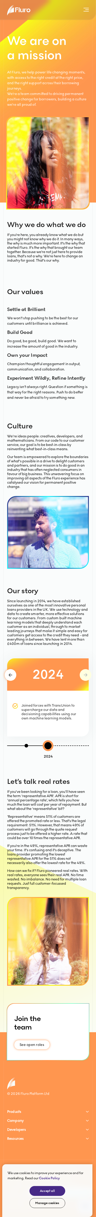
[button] (48, 1111)
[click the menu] (85, 9)
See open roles (32, 1045)
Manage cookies (47, 1203)
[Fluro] (18, 9)
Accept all (47, 1191)
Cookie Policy (49, 1178)
